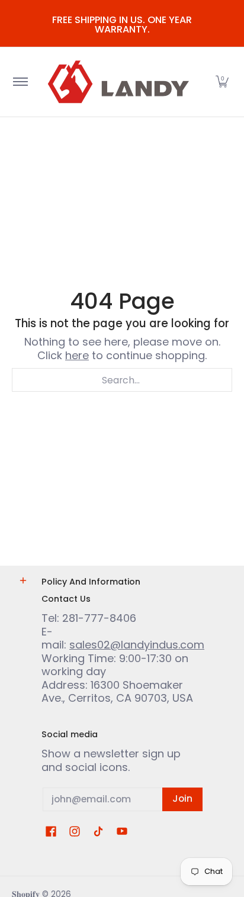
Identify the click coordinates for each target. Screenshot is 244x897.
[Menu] (20, 82)
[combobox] (122, 380)
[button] (222, 82)
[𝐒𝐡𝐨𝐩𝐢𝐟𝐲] (120, 82)
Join (182, 798)
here (77, 355)
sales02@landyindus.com (136, 644)
